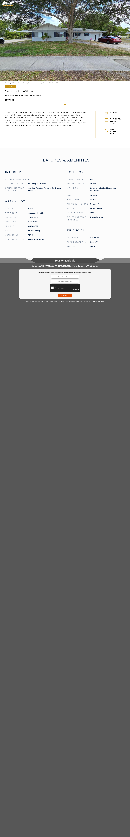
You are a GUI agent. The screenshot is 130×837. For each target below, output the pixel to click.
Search (67, 7)
